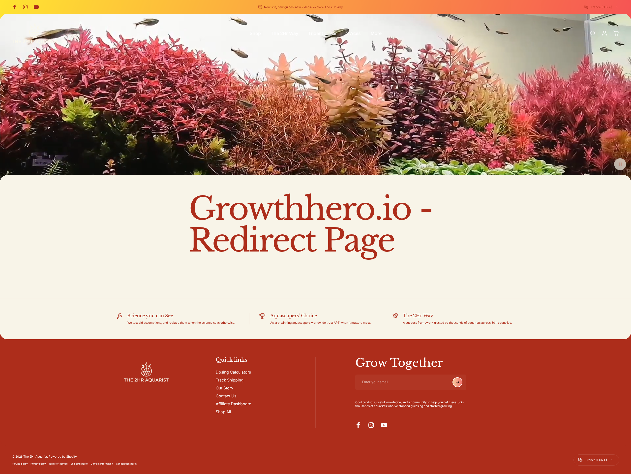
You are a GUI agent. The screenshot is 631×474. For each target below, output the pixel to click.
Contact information (102, 463)
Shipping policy (79, 463)
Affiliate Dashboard (233, 403)
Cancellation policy (126, 463)
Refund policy (20, 463)
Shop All (223, 411)
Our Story (224, 387)
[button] (620, 164)
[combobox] (601, 7)
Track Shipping (229, 380)
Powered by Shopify (63, 456)
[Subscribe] (457, 382)
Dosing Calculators (233, 372)
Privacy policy (38, 463)
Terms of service (58, 463)
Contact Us (226, 395)
